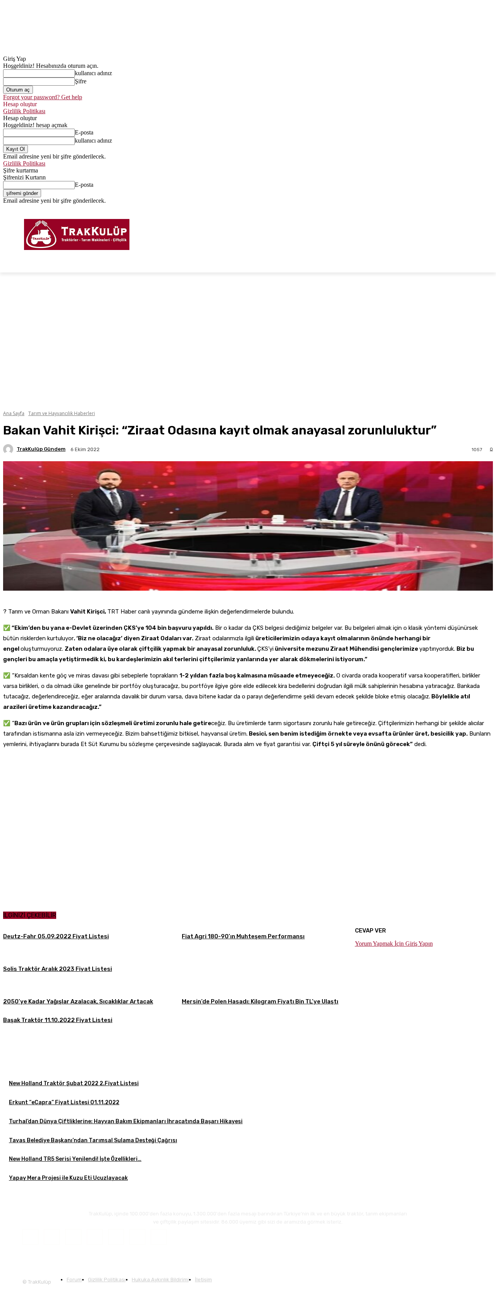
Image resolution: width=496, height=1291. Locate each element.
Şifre (80, 81)
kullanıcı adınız (93, 73)
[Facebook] (456, 209)
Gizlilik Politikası (24, 111)
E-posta (84, 132)
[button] (483, 263)
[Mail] (95, 1237)
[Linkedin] (73, 1237)
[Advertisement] (248, 1083)
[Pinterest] (116, 1237)
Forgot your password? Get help (42, 97)
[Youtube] (488, 209)
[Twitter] (477, 209)
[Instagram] (467, 209)
